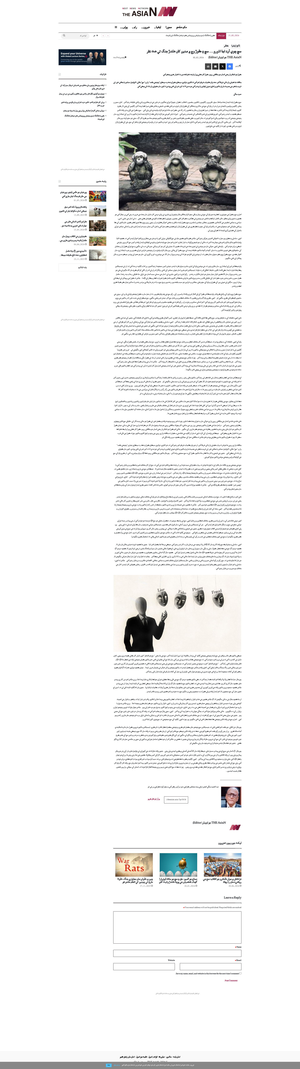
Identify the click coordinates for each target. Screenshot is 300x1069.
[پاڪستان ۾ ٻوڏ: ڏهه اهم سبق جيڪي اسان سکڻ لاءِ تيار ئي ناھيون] (97, 211)
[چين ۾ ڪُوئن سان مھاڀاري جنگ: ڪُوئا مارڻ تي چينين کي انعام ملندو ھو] (133, 865)
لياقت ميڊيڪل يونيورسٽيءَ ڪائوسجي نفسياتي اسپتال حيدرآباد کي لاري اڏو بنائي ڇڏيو (184, 36)
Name (238, 947)
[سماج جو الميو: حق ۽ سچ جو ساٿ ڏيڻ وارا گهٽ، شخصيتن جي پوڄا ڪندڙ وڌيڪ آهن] (177, 865)
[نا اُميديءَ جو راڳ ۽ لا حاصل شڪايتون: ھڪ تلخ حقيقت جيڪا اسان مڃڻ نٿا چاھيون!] (97, 255)
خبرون (146, 27)
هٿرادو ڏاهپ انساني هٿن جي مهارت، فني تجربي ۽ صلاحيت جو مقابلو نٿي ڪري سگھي (74, 224)
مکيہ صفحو (181, 27)
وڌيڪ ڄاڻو (117, 1065)
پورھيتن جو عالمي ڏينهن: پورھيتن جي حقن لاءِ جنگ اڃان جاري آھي (73, 194)
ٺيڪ (109, 1065)
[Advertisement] (177, 1018)
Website (171, 961)
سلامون (169, 1057)
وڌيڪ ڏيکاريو (82, 268)
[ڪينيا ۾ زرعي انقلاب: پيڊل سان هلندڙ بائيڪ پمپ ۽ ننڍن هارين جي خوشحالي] (97, 240)
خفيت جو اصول (141, 1057)
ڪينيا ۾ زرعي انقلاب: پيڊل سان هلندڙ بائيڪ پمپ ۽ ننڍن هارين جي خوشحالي (73, 239)
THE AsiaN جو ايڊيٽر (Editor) (224, 57)
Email (238, 961)
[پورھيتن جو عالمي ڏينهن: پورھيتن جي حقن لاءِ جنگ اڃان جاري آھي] (97, 196)
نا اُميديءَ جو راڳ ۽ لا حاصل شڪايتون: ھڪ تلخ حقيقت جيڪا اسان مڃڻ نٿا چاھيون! (74, 254)
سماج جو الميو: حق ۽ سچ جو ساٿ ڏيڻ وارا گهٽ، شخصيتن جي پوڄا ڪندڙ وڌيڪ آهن (178, 881)
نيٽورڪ (162, 1057)
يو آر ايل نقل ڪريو (154, 799)
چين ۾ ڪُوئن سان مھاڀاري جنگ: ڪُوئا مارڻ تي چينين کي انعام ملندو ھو (135, 881)
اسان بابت (176, 1057)
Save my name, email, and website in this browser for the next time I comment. (207, 974)
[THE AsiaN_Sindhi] (150, 11)
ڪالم (226, 46)
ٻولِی (125, 27)
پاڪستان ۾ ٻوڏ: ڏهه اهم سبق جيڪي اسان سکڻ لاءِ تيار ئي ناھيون (73, 209)
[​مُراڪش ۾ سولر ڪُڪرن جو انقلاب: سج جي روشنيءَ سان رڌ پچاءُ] (221, 865)
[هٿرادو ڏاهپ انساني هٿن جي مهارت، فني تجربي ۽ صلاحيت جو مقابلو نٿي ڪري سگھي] (97, 225)
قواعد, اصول (153, 1057)
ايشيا (158, 27)
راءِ (135, 27)
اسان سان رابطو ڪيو (127, 1057)
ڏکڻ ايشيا (236, 46)
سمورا (169, 27)
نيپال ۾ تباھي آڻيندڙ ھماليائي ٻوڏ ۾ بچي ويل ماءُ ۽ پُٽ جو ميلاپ (83, 111)
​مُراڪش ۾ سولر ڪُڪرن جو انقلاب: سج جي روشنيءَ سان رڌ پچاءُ (222, 881)
